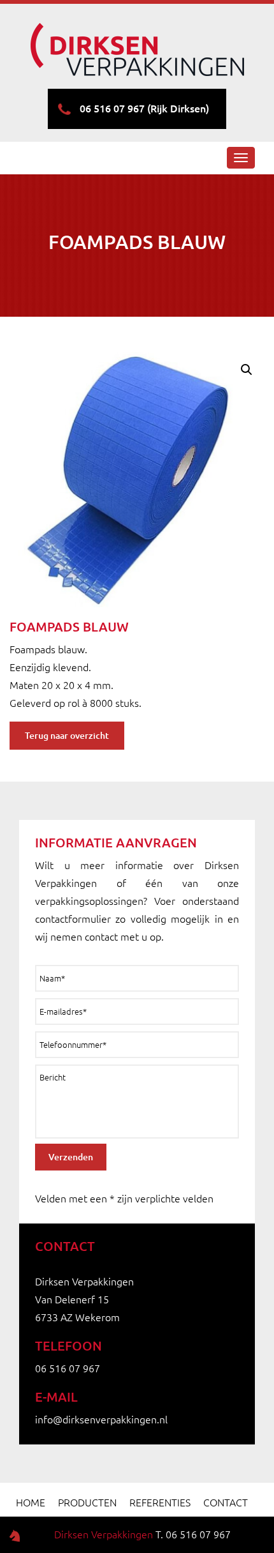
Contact (225, 1502)
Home (30, 1502)
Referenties (160, 1502)
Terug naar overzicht (67, 736)
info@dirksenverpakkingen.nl (101, 1419)
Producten (87, 1502)
